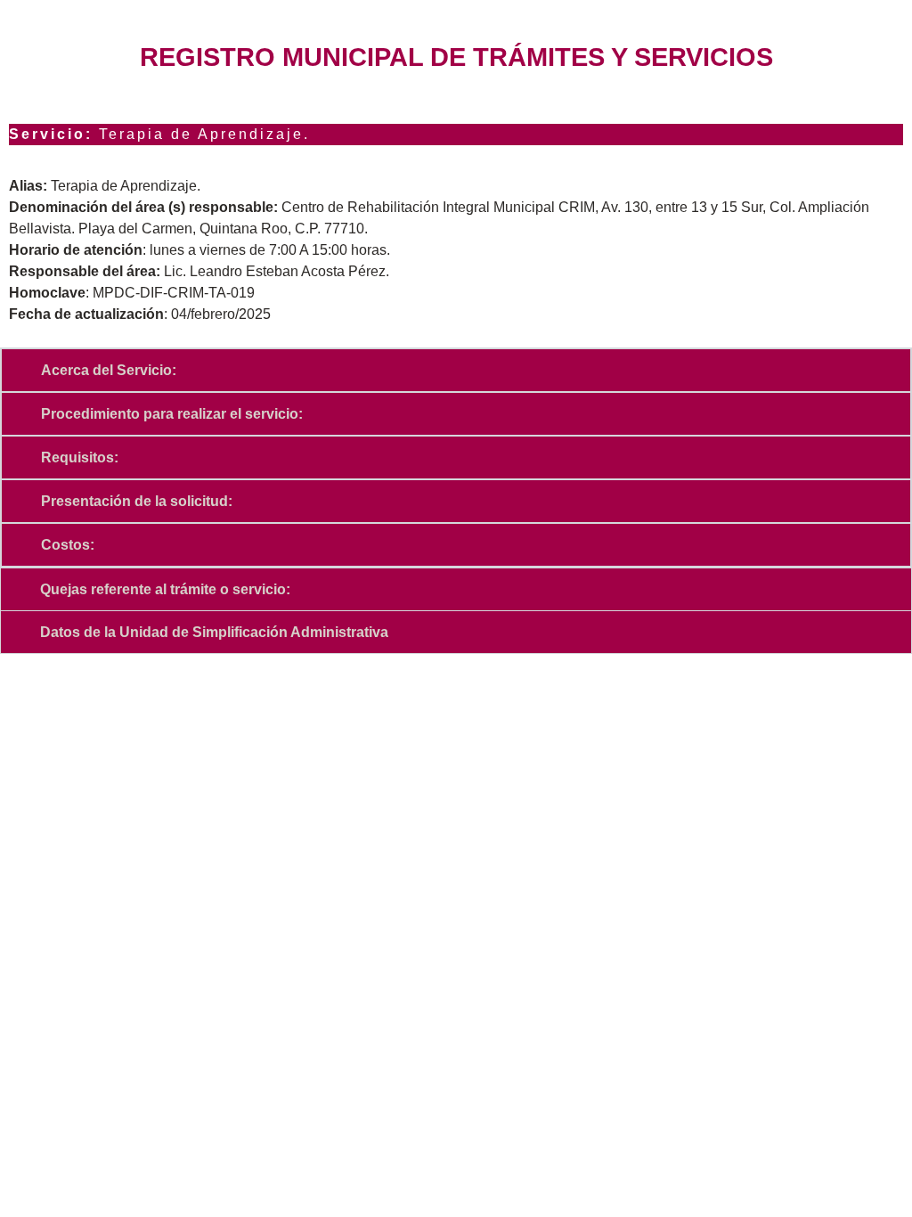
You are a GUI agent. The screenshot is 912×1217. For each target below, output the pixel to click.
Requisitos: (79, 457)
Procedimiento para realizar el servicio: (172, 413)
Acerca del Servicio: (108, 370)
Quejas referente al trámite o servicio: (165, 589)
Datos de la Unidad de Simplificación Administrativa (214, 632)
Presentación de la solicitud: (136, 501)
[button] (456, 370)
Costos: (67, 544)
